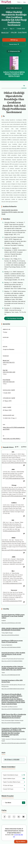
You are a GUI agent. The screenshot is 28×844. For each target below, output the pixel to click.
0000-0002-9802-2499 (9, 372)
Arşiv (3, 752)
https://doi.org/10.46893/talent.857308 (11, 674)
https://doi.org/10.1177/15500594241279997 (12, 709)
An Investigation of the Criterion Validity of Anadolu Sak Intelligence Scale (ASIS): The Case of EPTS (14, 668)
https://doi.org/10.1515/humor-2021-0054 (11, 622)
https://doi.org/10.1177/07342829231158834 (12, 661)
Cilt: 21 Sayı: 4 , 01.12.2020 (11, 759)
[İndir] (23, 802)
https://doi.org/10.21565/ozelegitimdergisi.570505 (14, 462)
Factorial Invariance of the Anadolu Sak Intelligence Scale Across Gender (13, 654)
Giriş (24, 2)
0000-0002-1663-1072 (9, 362)
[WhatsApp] (9, 816)
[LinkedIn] (18, 816)
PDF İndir (13, 40)
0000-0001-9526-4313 (8, 381)
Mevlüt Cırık (4, 32)
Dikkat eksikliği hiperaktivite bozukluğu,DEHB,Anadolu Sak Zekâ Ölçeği (12, 212)
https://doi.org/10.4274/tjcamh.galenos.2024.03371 (14, 743)
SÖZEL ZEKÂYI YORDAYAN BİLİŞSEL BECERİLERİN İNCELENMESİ (13, 629)
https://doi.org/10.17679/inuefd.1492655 (11, 722)
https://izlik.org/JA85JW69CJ (11, 438)
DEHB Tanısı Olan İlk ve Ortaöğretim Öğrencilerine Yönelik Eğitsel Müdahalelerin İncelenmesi (14, 716)
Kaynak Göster (13, 44)
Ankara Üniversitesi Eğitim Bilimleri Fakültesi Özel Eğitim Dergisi (14, 74)
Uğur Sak (14, 32)
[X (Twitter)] (14, 816)
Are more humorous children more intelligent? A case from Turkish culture (13, 616)
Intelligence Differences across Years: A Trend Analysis (12, 641)
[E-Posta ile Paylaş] (23, 816)
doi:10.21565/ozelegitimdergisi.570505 (14, 478)
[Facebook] (4, 816)
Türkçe (18, 2)
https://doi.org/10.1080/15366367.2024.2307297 (13, 688)
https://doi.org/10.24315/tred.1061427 (10, 635)
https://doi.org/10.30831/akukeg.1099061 (11, 647)
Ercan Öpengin (22, 32)
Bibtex (24, 446)
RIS (17, 446)
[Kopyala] (24, 465)
